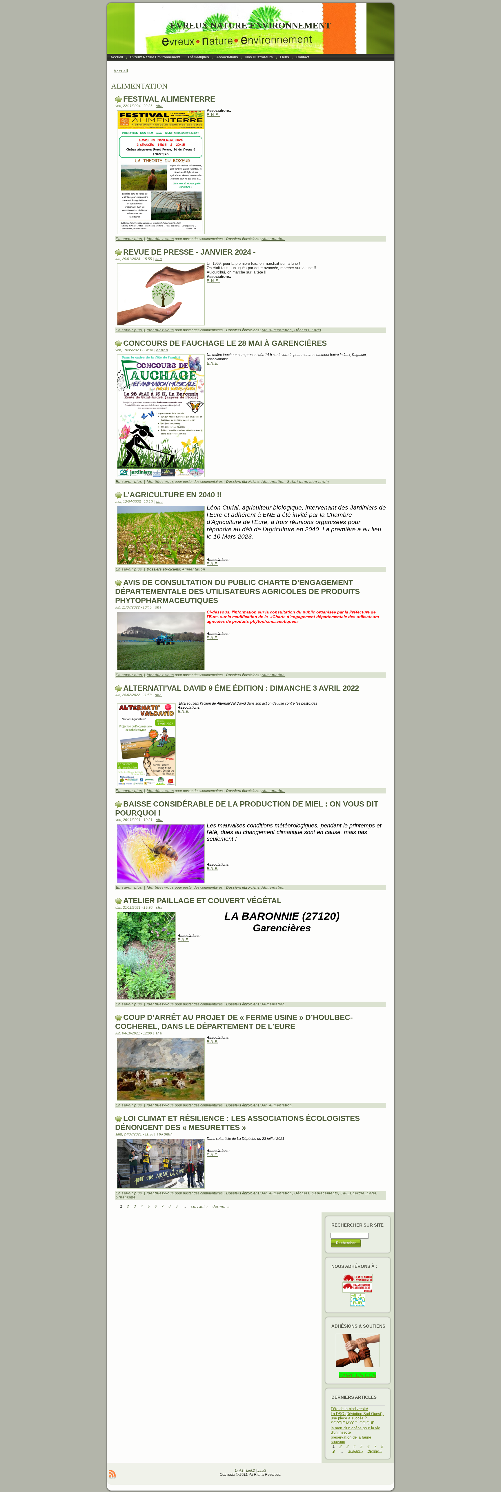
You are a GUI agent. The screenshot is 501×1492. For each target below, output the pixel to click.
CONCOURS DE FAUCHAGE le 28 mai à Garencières (225, 343)
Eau (344, 1193)
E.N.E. (213, 115)
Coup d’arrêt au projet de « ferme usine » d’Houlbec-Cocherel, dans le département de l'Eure (234, 1022)
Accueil (121, 71)
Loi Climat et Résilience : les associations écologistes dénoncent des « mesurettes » (237, 1123)
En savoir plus (129, 239)
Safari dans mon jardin (308, 482)
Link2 (250, 1470)
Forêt (316, 330)
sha (159, 106)
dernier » (221, 1206)
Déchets (301, 330)
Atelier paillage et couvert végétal (202, 900)
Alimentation (273, 239)
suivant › (199, 1206)
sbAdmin (165, 1134)
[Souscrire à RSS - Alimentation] (112, 1474)
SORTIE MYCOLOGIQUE (353, 1423)
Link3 (261, 1470)
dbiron (162, 350)
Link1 (239, 1470)
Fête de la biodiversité (349, 1409)
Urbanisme (126, 1197)
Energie (357, 1193)
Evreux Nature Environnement (250, 25)
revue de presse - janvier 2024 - (189, 252)
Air (264, 330)
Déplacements (325, 1193)
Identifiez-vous (160, 239)
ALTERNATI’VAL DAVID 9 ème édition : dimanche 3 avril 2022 (241, 688)
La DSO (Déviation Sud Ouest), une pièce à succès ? (357, 1416)
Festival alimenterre (169, 99)
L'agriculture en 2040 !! (172, 494)
